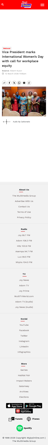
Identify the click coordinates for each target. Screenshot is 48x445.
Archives (24, 391)
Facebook (24, 330)
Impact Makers (24, 380)
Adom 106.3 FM (24, 240)
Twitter (24, 335)
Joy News (24, 280)
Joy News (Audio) (24, 307)
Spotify (27, 428)
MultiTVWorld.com (24, 296)
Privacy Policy (24, 217)
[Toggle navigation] (42, 5)
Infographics (24, 352)
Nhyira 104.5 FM (24, 262)
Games (24, 370)
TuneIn (18, 419)
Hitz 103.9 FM (24, 246)
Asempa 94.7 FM (24, 251)
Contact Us (24, 206)
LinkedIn (24, 346)
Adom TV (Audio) (24, 301)
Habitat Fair (24, 375)
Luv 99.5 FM (24, 257)
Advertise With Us (24, 201)
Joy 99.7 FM (24, 235)
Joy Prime (24, 291)
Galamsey (24, 386)
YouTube (24, 325)
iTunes (35, 419)
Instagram (24, 341)
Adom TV (24, 285)
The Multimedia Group (24, 195)
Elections (24, 397)
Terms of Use (24, 212)
